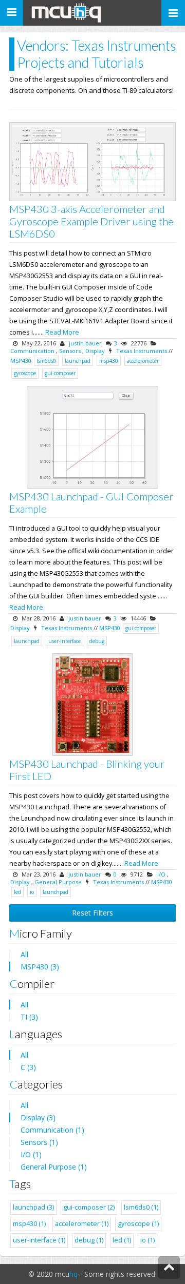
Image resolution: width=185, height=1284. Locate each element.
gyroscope (25, 373)
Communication (32, 351)
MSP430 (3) (40, 966)
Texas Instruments (141, 351)
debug (96, 641)
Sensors (70, 351)
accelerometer (143, 360)
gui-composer (60, 373)
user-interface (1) (39, 1240)
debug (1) (89, 1240)
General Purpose (58, 882)
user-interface (64, 641)
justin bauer (85, 343)
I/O (161, 874)
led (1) (122, 1240)
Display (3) (38, 1117)
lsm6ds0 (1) (141, 1207)
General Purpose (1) (54, 1167)
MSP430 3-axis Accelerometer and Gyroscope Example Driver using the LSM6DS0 (91, 221)
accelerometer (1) (81, 1223)
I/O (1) (31, 1154)
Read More (62, 332)
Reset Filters (92, 913)
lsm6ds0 (46, 360)
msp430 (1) (29, 1223)
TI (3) (29, 1017)
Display (95, 351)
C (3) (28, 1067)
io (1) (147, 1240)
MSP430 (20, 360)
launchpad (77, 360)
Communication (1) (52, 1130)
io (32, 892)
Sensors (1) (39, 1142)
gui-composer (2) (89, 1207)
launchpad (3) (33, 1207)
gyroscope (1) (138, 1223)
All (24, 954)
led (17, 892)
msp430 (108, 360)
